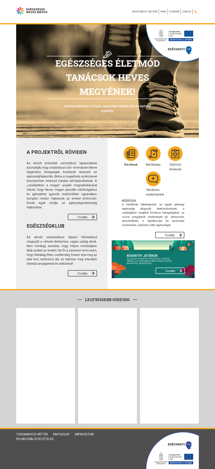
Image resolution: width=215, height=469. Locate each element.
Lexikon (186, 12)
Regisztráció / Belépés (144, 12)
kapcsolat (61, 434)
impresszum (84, 434)
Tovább (82, 217)
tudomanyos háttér (32, 434)
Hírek (163, 12)
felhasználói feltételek (35, 439)
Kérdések (131, 164)
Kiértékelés (153, 164)
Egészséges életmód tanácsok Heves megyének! (107, 77)
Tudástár (174, 12)
